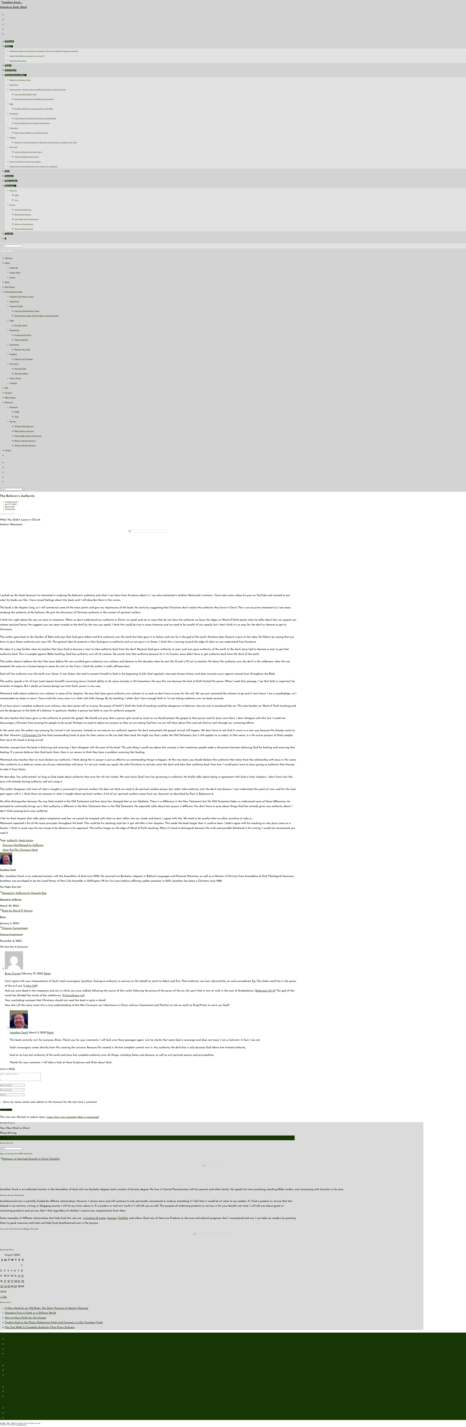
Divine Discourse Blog (14, 292)
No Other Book (21, 326)
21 (19, 1281)
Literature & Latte (94, 1218)
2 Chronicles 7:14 (31, 735)
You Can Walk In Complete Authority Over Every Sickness (39, 1327)
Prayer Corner (15, 378)
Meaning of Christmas (24, 359)
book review (26, 840)
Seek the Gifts (20, 369)
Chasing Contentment (11, 935)
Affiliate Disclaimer (16, 1348)
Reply (47, 973)
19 (12, 1281)
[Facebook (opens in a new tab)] (6, 19)
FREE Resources (14, 1370)
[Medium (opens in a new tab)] (6, 34)
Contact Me (12, 1353)
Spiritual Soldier (21, 374)
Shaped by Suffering (10, 900)
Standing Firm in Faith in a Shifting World (30, 1313)
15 (22, 1276)
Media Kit (14, 268)
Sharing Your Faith (22, 350)
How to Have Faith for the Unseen (25, 1317)
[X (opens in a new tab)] (6, 14)
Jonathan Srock (11, 502)
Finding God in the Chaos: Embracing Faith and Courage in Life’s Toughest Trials (54, 1322)
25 (8, 1286)
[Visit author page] (6, 864)
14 (19, 1276)
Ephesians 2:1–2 (265, 990)
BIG (6, 388)
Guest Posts (14, 302)
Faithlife (123, 1218)
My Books (11, 1365)
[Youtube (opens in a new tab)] (6, 24)
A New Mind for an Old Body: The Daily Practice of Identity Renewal (46, 1308)
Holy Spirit (14, 364)
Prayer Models (13, 1396)
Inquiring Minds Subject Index (27, 311)
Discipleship (14, 330)
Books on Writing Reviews (25, 441)
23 (1, 1286)
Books (7, 282)
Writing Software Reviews (25, 446)
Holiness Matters (21, 340)
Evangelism (14, 345)
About (7, 263)
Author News (15, 273)
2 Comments (10, 509)
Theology (13, 383)
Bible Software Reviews (24, 431)
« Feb (3, 1297)
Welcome (8, 258)
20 (15, 1281)
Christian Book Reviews (24, 426)
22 (22, 1281)
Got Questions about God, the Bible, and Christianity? (36, 316)
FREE (17, 412)
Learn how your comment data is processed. (73, 1117)
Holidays (13, 354)
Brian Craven (13, 973)
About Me (11, 1339)
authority (12, 840)
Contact (8, 450)
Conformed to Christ (23, 335)
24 (5, 1286)
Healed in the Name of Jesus (22, 297)
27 (15, 1286)
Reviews (13, 422)
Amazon (112, 1218)
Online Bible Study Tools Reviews (28, 436)
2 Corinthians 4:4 (73, 995)
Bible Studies (10, 398)
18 (8, 1281)
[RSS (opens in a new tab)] (6, 29)
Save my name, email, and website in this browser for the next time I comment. (50, 1102)
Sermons (8, 393)
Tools (17, 417)
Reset (3, 917)
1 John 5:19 (30, 986)
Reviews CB (9, 507)
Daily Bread (10, 287)
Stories (12, 278)
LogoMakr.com (21, 1425)
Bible (12, 321)
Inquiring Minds (16, 306)
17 (5, 1281)
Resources (9, 402)
